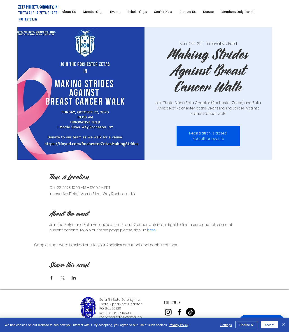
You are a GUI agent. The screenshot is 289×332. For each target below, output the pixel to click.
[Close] (283, 324)
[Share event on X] (63, 278)
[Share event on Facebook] (51, 278)
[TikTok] (190, 312)
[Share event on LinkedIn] (74, 278)
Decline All (246, 325)
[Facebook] (179, 312)
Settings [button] (226, 325)
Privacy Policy (178, 325)
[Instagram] (168, 312)
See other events (208, 138)
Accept (269, 325)
